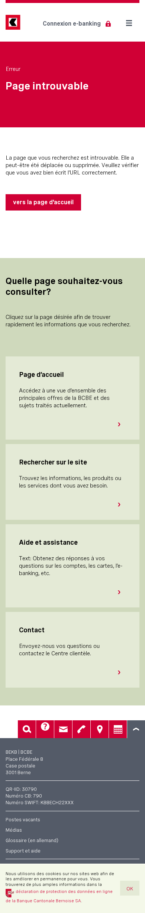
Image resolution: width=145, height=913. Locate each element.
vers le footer (136, 729)
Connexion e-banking (72, 23)
